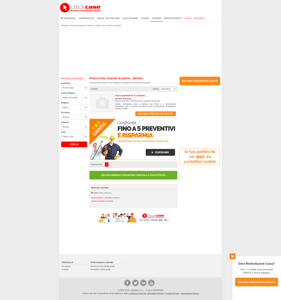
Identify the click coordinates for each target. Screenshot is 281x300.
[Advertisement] (140, 52)
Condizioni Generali (137, 293)
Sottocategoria (68, 93)
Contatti (65, 269)
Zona (63, 132)
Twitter (135, 283)
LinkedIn (143, 283)
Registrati (199, 18)
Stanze (145, 18)
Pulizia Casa (100, 25)
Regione (65, 103)
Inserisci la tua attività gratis (103, 266)
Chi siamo (66, 266)
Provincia (65, 112)
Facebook (127, 283)
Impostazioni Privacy (190, 293)
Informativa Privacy (155, 293)
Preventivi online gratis (101, 269)
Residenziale (68, 18)
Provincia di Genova (77, 25)
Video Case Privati (151, 283)
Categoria (65, 83)
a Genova (105, 198)
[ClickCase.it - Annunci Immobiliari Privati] (80, 15)
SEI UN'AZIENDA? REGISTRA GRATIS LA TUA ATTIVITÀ (133, 175)
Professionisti (173, 18)
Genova (90, 25)
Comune (65, 122)
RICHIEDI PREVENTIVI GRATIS (200, 81)
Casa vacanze (130, 18)
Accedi (187, 18)
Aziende (156, 18)
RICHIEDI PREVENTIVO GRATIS (256, 282)
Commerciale (86, 18)
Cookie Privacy (172, 293)
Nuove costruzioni (108, 18)
